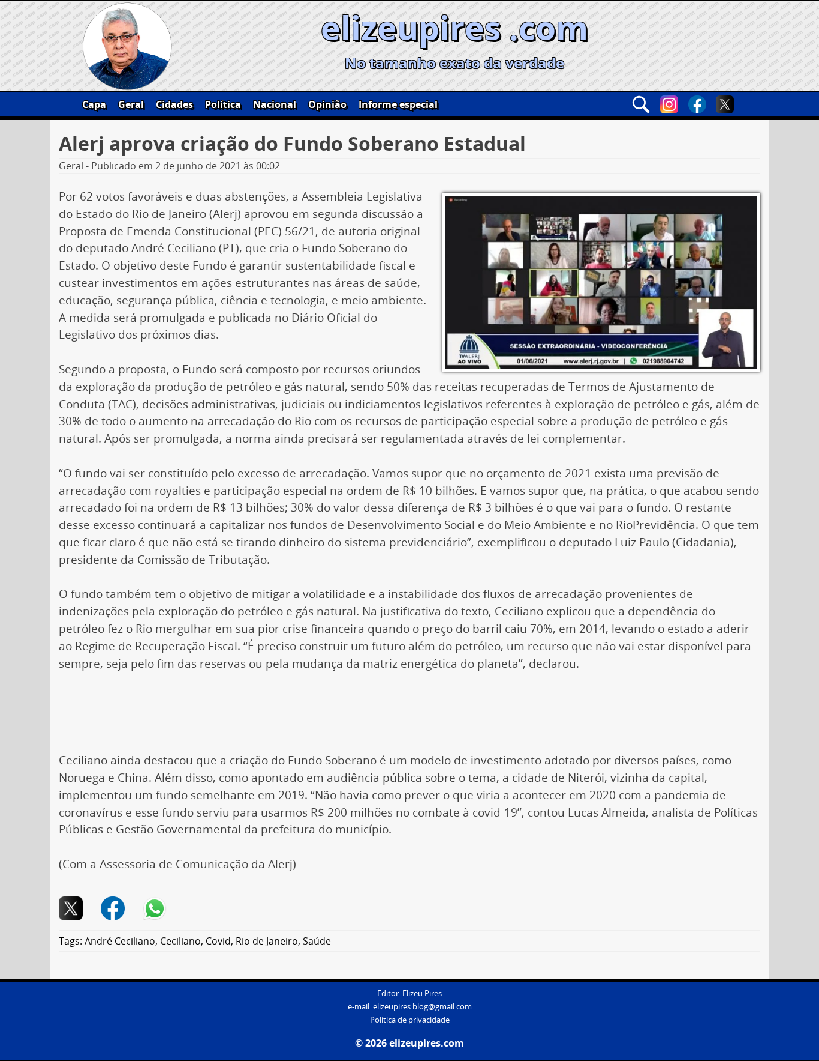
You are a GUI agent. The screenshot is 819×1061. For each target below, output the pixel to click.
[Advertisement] (409, 716)
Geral (131, 104)
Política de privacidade (410, 1020)
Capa (94, 104)
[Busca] (641, 104)
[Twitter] (725, 104)
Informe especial (398, 104)
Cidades (174, 104)
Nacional (274, 104)
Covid (218, 941)
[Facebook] (697, 104)
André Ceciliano (120, 941)
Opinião (327, 104)
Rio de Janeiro (267, 941)
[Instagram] (669, 104)
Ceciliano (180, 941)
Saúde (317, 941)
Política (223, 104)
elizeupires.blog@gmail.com (422, 1007)
